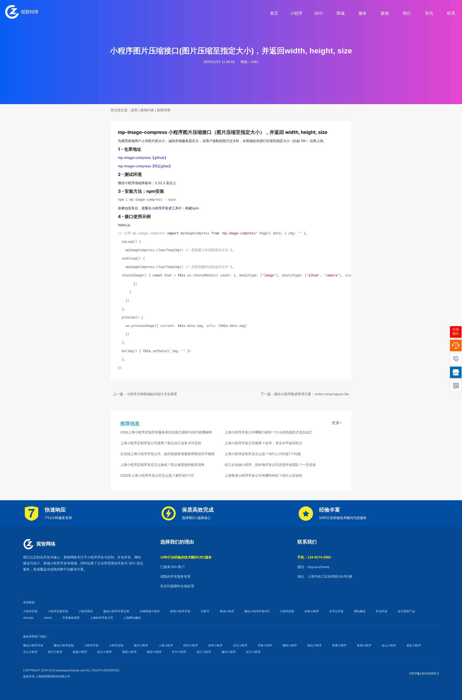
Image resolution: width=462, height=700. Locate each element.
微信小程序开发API (256, 611)
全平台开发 (336, 611)
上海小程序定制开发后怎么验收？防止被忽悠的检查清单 (162, 465)
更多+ (337, 423)
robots (48, 617)
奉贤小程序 (339, 645)
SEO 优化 (135, 563)
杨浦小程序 (80, 652)
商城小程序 (51, 563)
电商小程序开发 (180, 611)
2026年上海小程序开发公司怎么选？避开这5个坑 (157, 475)
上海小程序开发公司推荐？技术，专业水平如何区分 (263, 443)
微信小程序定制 (64, 645)
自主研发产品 (406, 611)
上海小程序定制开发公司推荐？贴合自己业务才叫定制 (160, 443)
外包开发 (381, 611)
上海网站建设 (132, 617)
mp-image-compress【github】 (143, 158)
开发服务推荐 (71, 617)
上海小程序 (166, 645)
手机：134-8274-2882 (314, 557)
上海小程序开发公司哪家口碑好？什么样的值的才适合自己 (268, 432)
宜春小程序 (265, 645)
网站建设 (360, 611)
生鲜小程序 (311, 611)
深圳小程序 (215, 645)
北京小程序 (240, 645)
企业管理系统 (107, 563)
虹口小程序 (104, 652)
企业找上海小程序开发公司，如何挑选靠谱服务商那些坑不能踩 (167, 454)
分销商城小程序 (150, 611)
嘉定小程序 (413, 645)
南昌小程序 (314, 645)
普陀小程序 (129, 652)
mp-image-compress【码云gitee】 (145, 166)
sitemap (28, 617)
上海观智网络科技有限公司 (52, 676)
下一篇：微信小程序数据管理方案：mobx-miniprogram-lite (305, 394)
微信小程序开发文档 (116, 611)
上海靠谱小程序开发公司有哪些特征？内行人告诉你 (263, 475)
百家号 (205, 611)
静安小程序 (154, 652)
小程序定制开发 (58, 611)
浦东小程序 (228, 652)
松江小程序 (253, 652)
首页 (134, 110)
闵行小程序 (55, 652)
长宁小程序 (179, 652)
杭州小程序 (190, 645)
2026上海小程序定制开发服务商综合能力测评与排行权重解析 (166, 432)
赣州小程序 (289, 645)
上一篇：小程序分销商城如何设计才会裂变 (145, 394)
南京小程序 (141, 645)
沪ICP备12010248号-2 (424, 673)
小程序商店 (85, 611)
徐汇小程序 (204, 652)
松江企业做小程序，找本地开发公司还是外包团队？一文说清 (270, 465)
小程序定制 (287, 611)
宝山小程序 (30, 652)
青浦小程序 (364, 645)
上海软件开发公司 (101, 617)
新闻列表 (147, 110)
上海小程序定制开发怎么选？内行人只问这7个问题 (263, 454)
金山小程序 (389, 645)
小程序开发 (160, 208)
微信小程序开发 (33, 645)
